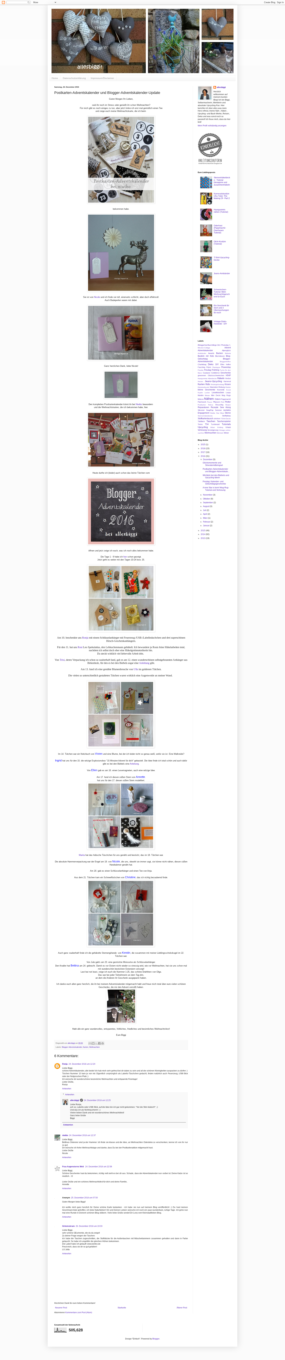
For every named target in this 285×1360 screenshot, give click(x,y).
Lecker (207, 393)
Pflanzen (216, 402)
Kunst (228, 390)
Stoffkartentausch (205, 418)
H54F (228, 375)
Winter (226, 433)
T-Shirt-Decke (226, 419)
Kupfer (200, 393)
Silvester (201, 410)
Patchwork (202, 402)
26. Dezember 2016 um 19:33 (89, 1226)
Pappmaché (226, 399)
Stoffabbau (226, 416)
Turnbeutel (215, 424)
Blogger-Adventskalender (72, 1047)
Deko (210, 364)
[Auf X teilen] (96, 1043)
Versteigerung (212, 430)
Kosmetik (220, 390)
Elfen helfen (225, 364)
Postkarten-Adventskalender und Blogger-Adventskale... (216, 470)
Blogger (155, 1339)
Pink (222, 402)
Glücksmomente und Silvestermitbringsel (213, 464)
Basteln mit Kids (206, 356)
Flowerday (226, 367)
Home (55, 78)
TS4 (207, 424)
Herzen (200, 381)
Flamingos (216, 367)
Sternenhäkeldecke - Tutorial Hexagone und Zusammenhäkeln (222, 181)
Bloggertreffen (225, 361)
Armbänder (202, 353)
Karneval (227, 381)
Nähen (209, 398)
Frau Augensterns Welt (73, 1166)
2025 (203, 444)
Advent (227, 347)
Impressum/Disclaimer (102, 78)
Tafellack (201, 421)
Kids (208, 384)
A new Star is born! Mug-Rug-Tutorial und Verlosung (216, 488)
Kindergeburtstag (217, 384)
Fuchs (222, 370)
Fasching (201, 367)
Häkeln (220, 378)
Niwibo (139, 404)
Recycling (219, 405)
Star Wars (220, 413)
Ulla (136, 669)
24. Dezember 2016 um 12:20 (82, 1064)
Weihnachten (94, 1047)
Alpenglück (226, 350)
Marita (82, 855)
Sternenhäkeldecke (205, 416)
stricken (217, 419)
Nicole (97, 297)
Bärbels (228, 353)
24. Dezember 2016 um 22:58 (98, 1166)
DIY (217, 364)
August (206, 506)
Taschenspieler (224, 421)
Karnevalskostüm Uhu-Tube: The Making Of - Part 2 (222, 196)
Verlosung (202, 430)
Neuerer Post (61, 1308)
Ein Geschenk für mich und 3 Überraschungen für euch (221, 309)
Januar (206, 525)
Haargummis (202, 378)
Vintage (222, 430)
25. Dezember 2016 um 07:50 (84, 1198)
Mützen (201, 399)
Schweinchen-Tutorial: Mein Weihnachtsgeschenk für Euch (222, 293)
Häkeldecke (212, 378)
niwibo (65, 1135)
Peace (209, 402)
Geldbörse (215, 373)
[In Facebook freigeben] (99, 1043)
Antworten (66, 1089)
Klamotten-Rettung (217, 387)
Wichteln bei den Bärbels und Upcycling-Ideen (216, 476)
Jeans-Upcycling (213, 381)
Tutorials (226, 424)
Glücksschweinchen (216, 375)
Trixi (62, 659)
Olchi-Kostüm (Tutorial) (220, 242)
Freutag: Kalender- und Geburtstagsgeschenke (214, 482)
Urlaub (228, 427)
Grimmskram (68, 1226)
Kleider (228, 387)
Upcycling (203, 427)
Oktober (207, 499)
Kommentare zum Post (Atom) (78, 1312)
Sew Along (225, 407)
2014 (203, 534)
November (208, 495)
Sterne (228, 413)
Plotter (228, 402)
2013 (203, 538)
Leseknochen (218, 392)
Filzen (208, 367)
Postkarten (202, 405)
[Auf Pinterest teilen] (102, 1043)
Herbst (228, 378)
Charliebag (202, 364)
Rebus (210, 405)
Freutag (207, 370)
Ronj (85, 637)
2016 (203, 456)
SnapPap (209, 410)
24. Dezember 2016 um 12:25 (97, 1100)
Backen (219, 353)
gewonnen (202, 375)
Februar (207, 522)
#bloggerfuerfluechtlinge (207, 345)
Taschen (210, 421)
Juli (205, 510)
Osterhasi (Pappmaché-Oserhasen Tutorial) (220, 229)
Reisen (228, 405)
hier (125, 557)
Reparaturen (203, 407)
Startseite (122, 1308)
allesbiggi (74, 1100)
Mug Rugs (226, 395)
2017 (203, 452)
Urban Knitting (216, 427)
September (208, 502)
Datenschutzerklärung (74, 78)
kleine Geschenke (206, 390)
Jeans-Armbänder (222, 273)
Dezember (208, 459)
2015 (203, 530)
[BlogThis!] (93, 1043)
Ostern (218, 399)
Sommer (218, 410)
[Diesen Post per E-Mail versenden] (90, 1043)
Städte (212, 413)
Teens (200, 424)
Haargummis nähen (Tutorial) (221, 211)
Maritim (201, 395)
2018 (203, 448)
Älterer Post (182, 1308)
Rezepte (214, 407)
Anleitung (144, 663)
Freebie (201, 370)
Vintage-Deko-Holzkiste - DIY (220, 322)
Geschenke (226, 373)
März (205, 518)
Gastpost (206, 373)
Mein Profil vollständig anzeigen (212, 125)
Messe (207, 395)
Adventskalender (205, 350)
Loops (228, 393)
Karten (85, 1047)
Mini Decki (215, 395)
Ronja (65, 1064)
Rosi (80, 647)
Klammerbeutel (203, 387)
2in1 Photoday (223, 345)
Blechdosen (220, 356)
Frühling (215, 370)
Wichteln (220, 433)
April (205, 514)
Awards (211, 353)
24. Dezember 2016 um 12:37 (82, 1135)
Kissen (228, 384)
